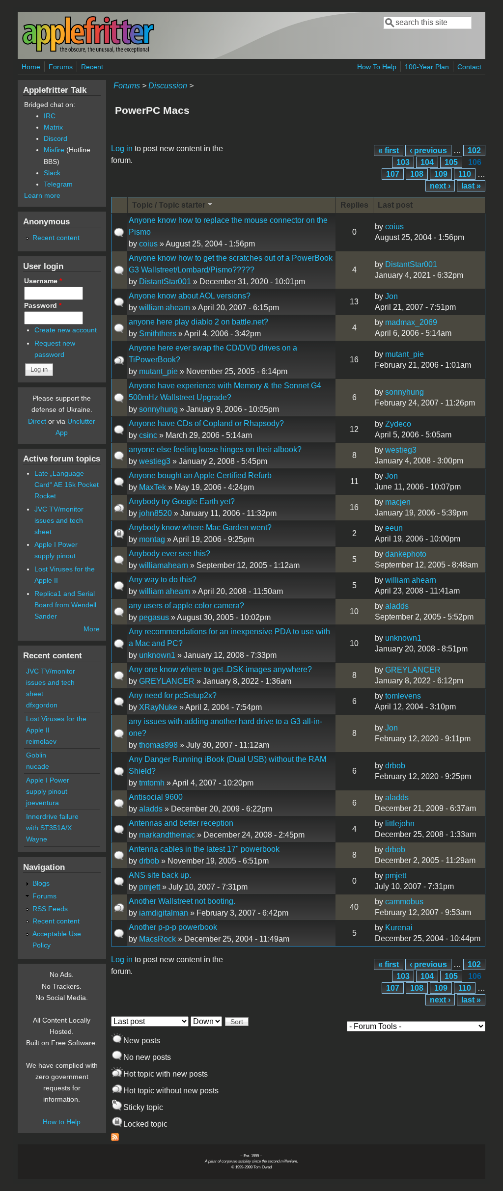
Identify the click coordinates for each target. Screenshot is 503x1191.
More (92, 629)
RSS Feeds (50, 909)
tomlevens (403, 696)
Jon (391, 296)
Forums (61, 67)
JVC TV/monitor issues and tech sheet (59, 520)
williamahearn (163, 565)
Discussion (167, 85)
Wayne (36, 839)
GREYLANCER (167, 681)
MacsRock (157, 939)
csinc (148, 435)
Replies (354, 205)
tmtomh (152, 783)
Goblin (36, 755)
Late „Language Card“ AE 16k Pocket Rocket (66, 484)
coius (148, 244)
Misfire (54, 150)
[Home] (88, 51)
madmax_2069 (411, 322)
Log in (122, 148)
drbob (395, 765)
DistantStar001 (165, 281)
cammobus (404, 901)
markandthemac (167, 835)
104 (427, 162)
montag (152, 539)
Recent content (56, 238)
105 (451, 162)
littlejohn (400, 823)
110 (464, 174)
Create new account (65, 330)
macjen (398, 502)
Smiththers (157, 333)
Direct (37, 421)
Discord (55, 138)
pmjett (149, 887)
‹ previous (428, 150)
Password (42, 305)
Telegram (58, 184)
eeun (394, 528)
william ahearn (164, 307)
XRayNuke (158, 707)
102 (474, 150)
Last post (395, 205)
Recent (92, 67)
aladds (397, 606)
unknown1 (157, 655)
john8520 (155, 513)
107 (392, 174)
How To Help (376, 67)
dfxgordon (41, 705)
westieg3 (154, 461)
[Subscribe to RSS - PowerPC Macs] (115, 1138)
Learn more (42, 195)
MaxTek (152, 487)
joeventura (42, 803)
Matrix (53, 127)
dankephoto (405, 554)
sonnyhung (158, 409)
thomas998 (158, 745)
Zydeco (398, 424)
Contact (469, 67)
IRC (50, 116)
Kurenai (399, 927)
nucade (37, 766)
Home (31, 67)
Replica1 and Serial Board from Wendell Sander (65, 605)
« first (388, 150)
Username (43, 281)
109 (440, 174)
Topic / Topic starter (168, 205)
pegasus (154, 617)
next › (440, 186)
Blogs (41, 883)
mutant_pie (158, 371)
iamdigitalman (163, 913)
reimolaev (41, 741)
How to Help (62, 1122)
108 (416, 174)
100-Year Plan (427, 67)
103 (403, 162)
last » (471, 186)
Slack (52, 173)
